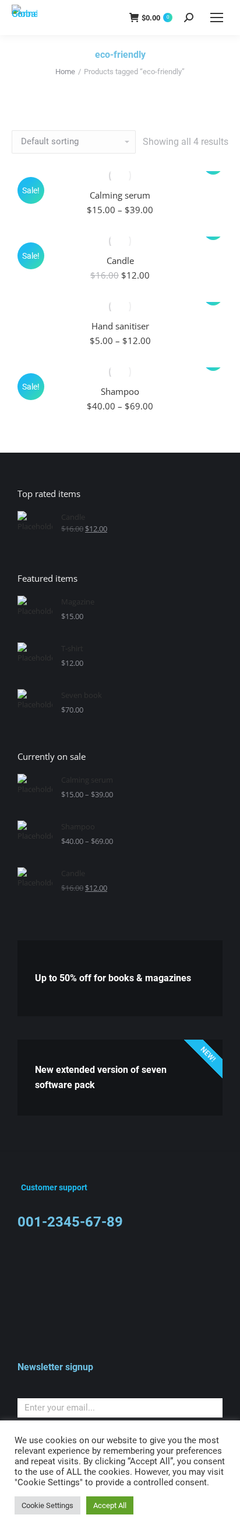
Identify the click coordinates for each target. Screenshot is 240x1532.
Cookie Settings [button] (47, 1505)
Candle (120, 260)
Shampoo (120, 391)
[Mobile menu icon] (216, 17)
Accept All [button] (109, 1505)
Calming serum (120, 195)
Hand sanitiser (120, 326)
